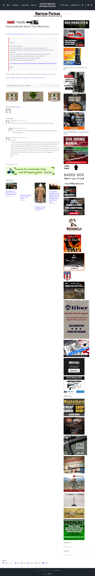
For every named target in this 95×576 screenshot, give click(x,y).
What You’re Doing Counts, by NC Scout (25, 196)
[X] (45, 86)
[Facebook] (43, 86)
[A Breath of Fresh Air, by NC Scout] (40, 183)
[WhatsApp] (53, 86)
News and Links (35, 77)
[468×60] (22, 21)
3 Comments (42, 77)
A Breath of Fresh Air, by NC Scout (40, 207)
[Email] (55, 86)
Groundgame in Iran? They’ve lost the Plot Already (11, 192)
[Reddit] (48, 86)
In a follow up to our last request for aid (16, 34)
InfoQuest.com (57, 570)
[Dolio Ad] (33, 92)
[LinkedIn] (50, 86)
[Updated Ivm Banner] (30, 167)
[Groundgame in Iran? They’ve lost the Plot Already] (11, 183)
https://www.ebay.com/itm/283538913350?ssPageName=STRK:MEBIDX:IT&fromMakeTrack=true (33, 63)
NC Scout (30, 77)
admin (8, 77)
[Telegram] (57, 86)
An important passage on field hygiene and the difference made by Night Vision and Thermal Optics (54, 197)
